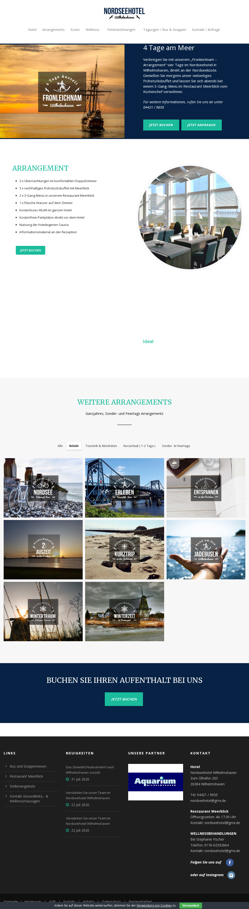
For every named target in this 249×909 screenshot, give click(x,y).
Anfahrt (88, 901)
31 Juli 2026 (80, 779)
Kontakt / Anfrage (206, 29)
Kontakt (69, 901)
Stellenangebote (22, 786)
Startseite (11, 901)
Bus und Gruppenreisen (28, 766)
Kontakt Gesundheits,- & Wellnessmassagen (29, 798)
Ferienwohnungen (121, 29)
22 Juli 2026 (80, 804)
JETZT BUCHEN (161, 125)
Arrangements (53, 29)
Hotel (32, 29)
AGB (52, 901)
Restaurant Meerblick (26, 776)
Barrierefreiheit (140, 901)
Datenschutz (111, 901)
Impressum (33, 901)
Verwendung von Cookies (154, 905)
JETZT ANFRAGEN (201, 125)
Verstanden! (190, 905)
